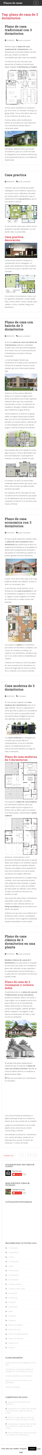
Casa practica (15, 175)
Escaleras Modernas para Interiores (18, 1376)
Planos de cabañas (15, 1325)
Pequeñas (12, 1320)
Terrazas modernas (12, 1387)
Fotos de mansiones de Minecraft (17, 1403)
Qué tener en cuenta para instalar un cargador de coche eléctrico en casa (19, 1370)
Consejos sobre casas (16, 1289)
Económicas (13, 1298)
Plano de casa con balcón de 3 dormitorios (19, 325)
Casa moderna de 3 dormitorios (20, 688)
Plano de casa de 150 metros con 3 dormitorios (18, 1381)
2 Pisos (11, 1257)
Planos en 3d (13, 1343)
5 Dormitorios (13, 1275)
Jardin (10, 1311)
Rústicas (11, 1347)
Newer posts (9, 1156)
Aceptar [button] (32, 1449)
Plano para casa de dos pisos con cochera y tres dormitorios (21, 1434)
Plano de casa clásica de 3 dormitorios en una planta (20, 941)
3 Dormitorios (13, 1261)
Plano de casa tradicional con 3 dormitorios (18, 30)
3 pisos (11, 1266)
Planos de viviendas (15, 1338)
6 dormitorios (13, 1280)
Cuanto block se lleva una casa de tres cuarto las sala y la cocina (20, 1411)
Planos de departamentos (18, 1334)
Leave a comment (24, 40)
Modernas (12, 1316)
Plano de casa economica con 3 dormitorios (18, 522)
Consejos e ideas (14, 1284)
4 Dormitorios (13, 1270)
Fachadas (12, 1302)
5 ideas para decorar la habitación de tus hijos (20, 1364)
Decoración (12, 1293)
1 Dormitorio (13, 1248)
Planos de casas (13, 2)
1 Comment (22, 696)
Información (13, 1307)
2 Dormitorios (13, 1252)
